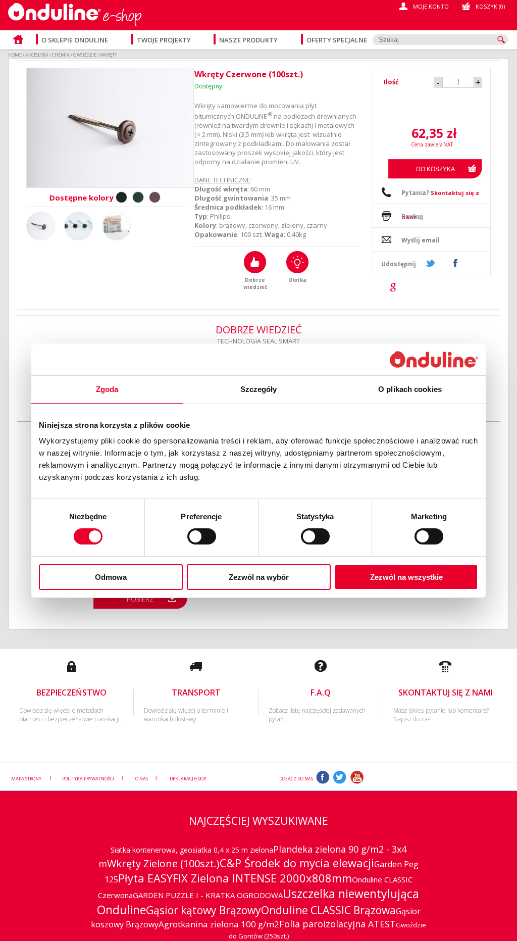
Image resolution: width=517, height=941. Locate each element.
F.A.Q (321, 692)
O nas (141, 778)
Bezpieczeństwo (71, 692)
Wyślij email (420, 240)
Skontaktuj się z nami (445, 692)
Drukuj (412, 216)
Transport (196, 692)
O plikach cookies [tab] (410, 389)
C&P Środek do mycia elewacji (297, 862)
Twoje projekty (164, 39)
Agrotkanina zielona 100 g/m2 (219, 924)
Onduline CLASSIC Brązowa (328, 910)
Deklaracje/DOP (188, 778)
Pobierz (140, 599)
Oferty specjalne (336, 39)
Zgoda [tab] (107, 389)
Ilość (391, 81)
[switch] (201, 536)
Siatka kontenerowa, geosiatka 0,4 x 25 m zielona (192, 850)
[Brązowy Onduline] (155, 197)
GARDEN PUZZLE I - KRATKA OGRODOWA (208, 895)
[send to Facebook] (455, 263)
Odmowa (111, 577)
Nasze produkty (249, 39)
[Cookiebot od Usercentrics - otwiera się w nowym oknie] (434, 359)
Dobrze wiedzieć (255, 283)
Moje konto (431, 6)
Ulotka (297, 279)
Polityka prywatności (88, 778)
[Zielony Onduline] (138, 197)
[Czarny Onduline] (121, 197)
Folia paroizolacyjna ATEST (337, 924)
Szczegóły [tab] (258, 389)
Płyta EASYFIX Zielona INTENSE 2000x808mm (235, 877)
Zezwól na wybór (259, 577)
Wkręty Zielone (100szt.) (163, 863)
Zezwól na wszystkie (406, 577)
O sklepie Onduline (74, 39)
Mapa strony (26, 778)
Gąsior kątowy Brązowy (203, 910)
